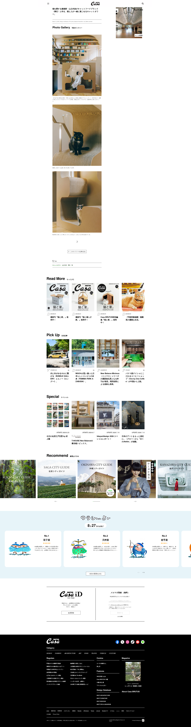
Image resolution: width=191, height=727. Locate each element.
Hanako (79, 711)
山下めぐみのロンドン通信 (54, 675)
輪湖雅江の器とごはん (76, 663)
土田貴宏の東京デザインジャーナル (80, 666)
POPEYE (60, 711)
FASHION (58, 653)
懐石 (69, 265)
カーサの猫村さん (101, 663)
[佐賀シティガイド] (57, 479)
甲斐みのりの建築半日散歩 (54, 663)
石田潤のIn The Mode (76, 675)
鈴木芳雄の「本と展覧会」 (77, 669)
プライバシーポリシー (116, 605)
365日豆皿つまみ (101, 676)
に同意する (119, 605)
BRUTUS (53, 711)
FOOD (86, 653)
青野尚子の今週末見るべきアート (55, 666)
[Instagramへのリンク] (127, 642)
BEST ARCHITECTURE (103, 695)
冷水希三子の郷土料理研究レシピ (79, 684)
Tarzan (92, 711)
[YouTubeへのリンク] (137, 642)
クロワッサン (67, 711)
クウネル (112, 711)
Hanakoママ (105, 711)
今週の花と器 (100, 682)
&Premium (86, 711)
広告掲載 (49, 714)
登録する (120, 613)
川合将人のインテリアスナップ (78, 672)
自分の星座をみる (95, 574)
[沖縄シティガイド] (97, 479)
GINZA (74, 711)
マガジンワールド (130, 711)
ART (79, 653)
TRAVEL (94, 653)
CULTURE (112, 653)
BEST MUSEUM (101, 701)
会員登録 (71, 613)
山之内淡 (64, 265)
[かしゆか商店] (137, 479)
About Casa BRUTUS (131, 691)
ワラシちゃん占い (101, 685)
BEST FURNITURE (102, 698)
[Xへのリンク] (122, 642)
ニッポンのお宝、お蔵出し (77, 681)
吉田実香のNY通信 (52, 672)
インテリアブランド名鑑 (53, 684)
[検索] (143, 3)
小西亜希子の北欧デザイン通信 (55, 678)
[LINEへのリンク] (143, 642)
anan (48, 711)
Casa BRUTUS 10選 (102, 679)
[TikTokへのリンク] (132, 642)
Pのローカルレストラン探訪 (78, 678)
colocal (98, 711)
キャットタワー (56, 265)
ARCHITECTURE (70, 653)
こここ (118, 711)
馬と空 (98, 666)
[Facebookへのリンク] (117, 642)
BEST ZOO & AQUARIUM (104, 704)
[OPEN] (48, 3)
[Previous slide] (56, 501)
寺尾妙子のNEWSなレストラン (55, 669)
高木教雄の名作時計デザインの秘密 (56, 681)
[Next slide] (135, 501)
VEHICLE (103, 653)
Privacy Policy (56, 714)
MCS (123, 711)
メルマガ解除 (120, 616)
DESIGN (49, 653)
